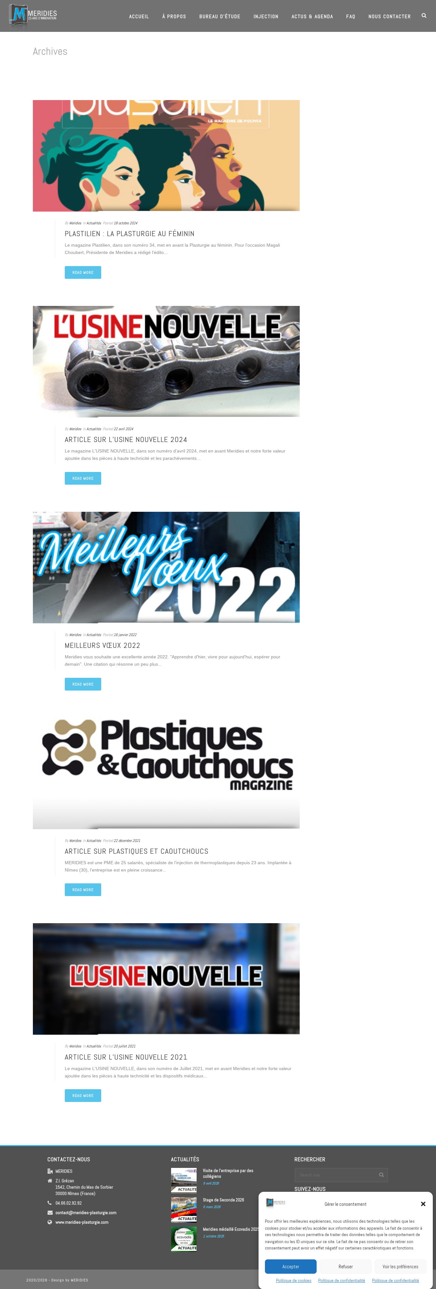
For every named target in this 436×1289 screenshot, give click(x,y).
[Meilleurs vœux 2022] (166, 567)
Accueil (139, 16)
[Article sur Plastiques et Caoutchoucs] (166, 773)
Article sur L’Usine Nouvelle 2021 (126, 1057)
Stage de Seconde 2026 (223, 1200)
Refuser (346, 1266)
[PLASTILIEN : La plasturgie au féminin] (166, 156)
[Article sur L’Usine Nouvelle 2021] (166, 979)
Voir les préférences (400, 1266)
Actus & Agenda (312, 16)
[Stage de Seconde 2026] (184, 1210)
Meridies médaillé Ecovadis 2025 (231, 1229)
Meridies (75, 223)
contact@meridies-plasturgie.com (86, 1212)
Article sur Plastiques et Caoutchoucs (136, 851)
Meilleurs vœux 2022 (102, 645)
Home (392, 78)
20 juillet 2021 (124, 1046)
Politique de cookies (294, 1280)
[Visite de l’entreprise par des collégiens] (184, 1180)
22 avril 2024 (123, 428)
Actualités (93, 223)
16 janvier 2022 (125, 634)
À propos (174, 16)
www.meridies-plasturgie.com (82, 1222)
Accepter (290, 1266)
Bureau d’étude (220, 16)
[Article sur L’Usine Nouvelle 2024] (166, 361)
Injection (266, 16)
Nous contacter (390, 16)
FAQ (351, 16)
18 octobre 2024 (125, 223)
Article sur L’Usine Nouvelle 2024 (126, 439)
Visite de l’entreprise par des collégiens (228, 1173)
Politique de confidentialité (341, 1280)
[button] (423, 1204)
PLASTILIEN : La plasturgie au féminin (130, 233)
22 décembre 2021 (127, 840)
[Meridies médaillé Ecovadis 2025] (184, 1239)
